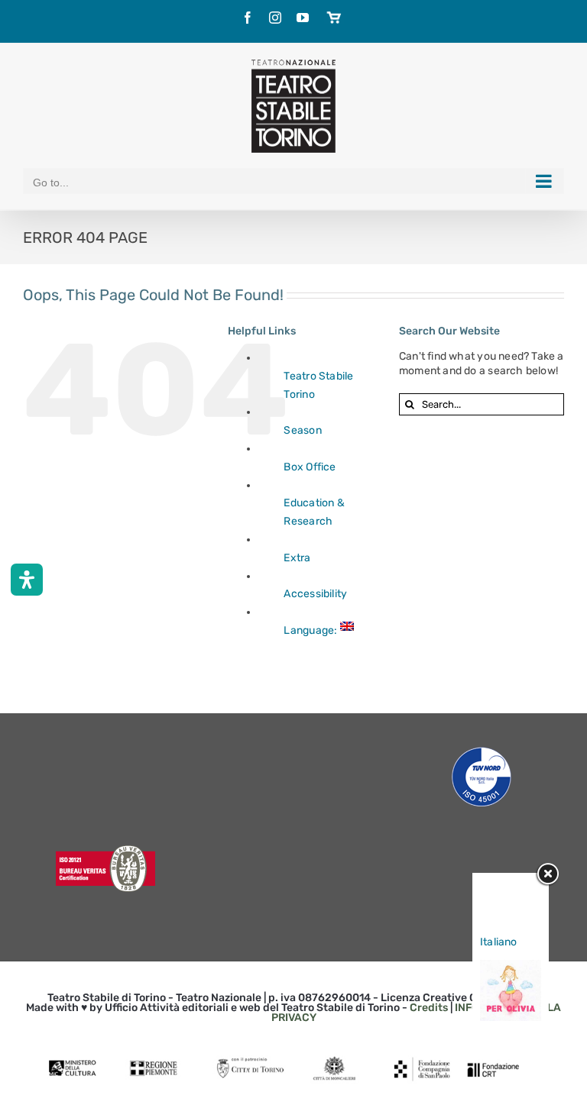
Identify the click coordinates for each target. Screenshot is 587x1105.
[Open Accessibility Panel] (27, 580)
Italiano (498, 941)
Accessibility (315, 593)
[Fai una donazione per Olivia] (510, 967)
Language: (311, 630)
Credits (429, 1007)
